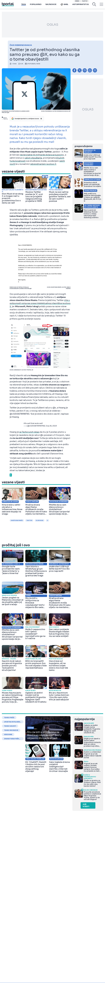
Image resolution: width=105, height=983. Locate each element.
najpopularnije (85, 719)
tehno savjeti (10, 726)
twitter (29, 520)
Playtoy (84, 1)
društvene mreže (17, 520)
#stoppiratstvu (80, 4)
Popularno (35, 4)
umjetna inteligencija (12, 722)
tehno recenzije (11, 730)
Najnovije (51, 4)
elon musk (39, 520)
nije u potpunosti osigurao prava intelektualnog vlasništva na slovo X (40, 303)
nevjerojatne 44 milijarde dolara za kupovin (41, 155)
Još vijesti (86, 805)
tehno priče (9, 718)
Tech (23, 4)
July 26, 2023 (51, 426)
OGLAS (52, 25)
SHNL (66, 4)
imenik (77, 1)
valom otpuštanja (33, 158)
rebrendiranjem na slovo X (43, 164)
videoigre (8, 734)
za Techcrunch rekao (29, 432)
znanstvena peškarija (12, 739)
